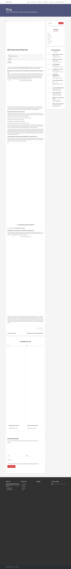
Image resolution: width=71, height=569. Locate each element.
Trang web (9, 459)
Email (27, 455)
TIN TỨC (48, 43)
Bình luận (9, 442)
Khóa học (39, 2)
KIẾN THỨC (49, 35)
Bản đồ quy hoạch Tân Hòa (32, 425)
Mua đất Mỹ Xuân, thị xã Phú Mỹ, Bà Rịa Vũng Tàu (35, 333)
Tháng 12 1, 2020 (55, 65)
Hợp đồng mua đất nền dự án (57, 59)
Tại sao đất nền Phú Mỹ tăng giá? (58, 87)
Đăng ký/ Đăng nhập (59, 2)
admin (9, 59)
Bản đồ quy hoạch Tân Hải (11, 333)
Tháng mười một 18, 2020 (12, 56)
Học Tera (23, 486)
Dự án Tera (24, 488)
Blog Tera (23, 485)
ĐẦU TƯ (48, 33)
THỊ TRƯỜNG (49, 41)
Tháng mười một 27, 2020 (56, 100)
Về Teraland (24, 483)
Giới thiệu (33, 2)
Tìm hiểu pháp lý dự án (56, 64)
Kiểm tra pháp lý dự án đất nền (57, 54)
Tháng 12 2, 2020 (55, 55)
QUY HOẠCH (15, 12)
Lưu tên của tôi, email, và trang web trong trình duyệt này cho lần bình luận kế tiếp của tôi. (23, 463)
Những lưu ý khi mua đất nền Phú (58, 103)
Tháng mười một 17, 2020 (31, 428)
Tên (8, 455)
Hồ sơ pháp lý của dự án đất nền (57, 69)
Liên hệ (51, 2)
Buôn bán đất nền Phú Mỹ (56, 92)
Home (28, 2)
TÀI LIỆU (48, 39)
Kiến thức (46, 2)
